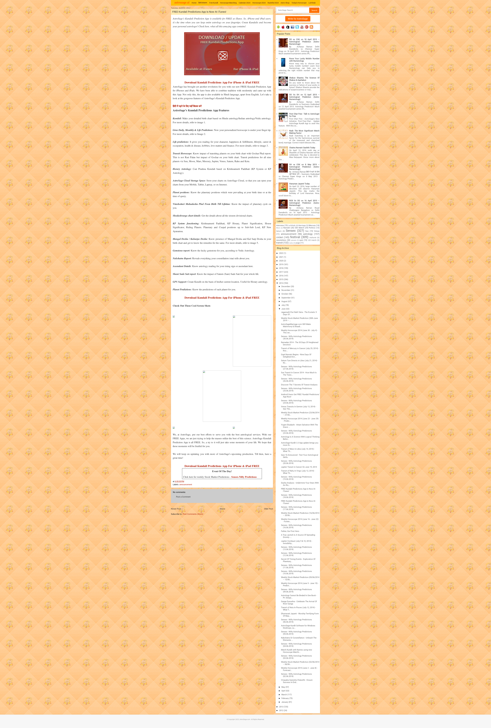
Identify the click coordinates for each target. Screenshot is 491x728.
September (286, 298)
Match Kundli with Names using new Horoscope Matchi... (296, 651)
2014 (281, 283)
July (283, 305)
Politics (312, 228)
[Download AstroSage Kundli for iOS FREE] (283, 29)
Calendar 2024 (244, 3)
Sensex (291, 230)
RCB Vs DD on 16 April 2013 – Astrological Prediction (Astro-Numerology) (304, 202)
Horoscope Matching (228, 3)
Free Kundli (213, 3)
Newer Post (176, 509)
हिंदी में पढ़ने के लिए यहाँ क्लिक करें (187, 106)
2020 (281, 261)
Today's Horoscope (299, 3)
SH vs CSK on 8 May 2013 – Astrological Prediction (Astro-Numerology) (304, 166)
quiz (301, 240)
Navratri (286, 228)
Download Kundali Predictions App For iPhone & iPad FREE (222, 82)
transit (279, 242)
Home (194, 3)
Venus (316, 231)
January (285, 702)
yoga (298, 243)
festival (295, 237)
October (285, 294)
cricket (279, 237)
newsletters (281, 240)
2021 (281, 257)
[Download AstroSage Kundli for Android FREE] (278, 29)
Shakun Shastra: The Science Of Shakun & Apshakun (304, 79)
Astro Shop (285, 3)
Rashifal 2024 (273, 3)
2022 (281, 253)
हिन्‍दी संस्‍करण (202, 3)
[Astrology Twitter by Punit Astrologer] (297, 29)
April (283, 691)
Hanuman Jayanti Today (299, 184)
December (286, 286)
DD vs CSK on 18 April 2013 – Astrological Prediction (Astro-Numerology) (304, 41)
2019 (281, 264)
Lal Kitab (312, 3)
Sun (307, 231)
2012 (281, 710)
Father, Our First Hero (290, 531)
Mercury (312, 225)
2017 (281, 272)
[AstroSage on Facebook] (292, 29)
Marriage (302, 225)
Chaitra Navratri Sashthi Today (302, 147)
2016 (281, 276)
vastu (291, 243)
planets (293, 240)
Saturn (279, 231)
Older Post (268, 509)
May (283, 687)
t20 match (312, 240)
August (284, 301)
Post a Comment (183, 497)
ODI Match (299, 228)
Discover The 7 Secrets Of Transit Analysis (299, 385)
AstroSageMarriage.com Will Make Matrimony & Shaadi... (296, 325)
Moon (278, 228)
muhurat (312, 237)
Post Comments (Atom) (193, 514)
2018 (281, 268)
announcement (185, 484)
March (284, 694)
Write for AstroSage (298, 18)
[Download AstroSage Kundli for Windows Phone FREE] (288, 29)
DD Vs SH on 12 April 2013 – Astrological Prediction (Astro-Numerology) (304, 97)
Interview (280, 225)
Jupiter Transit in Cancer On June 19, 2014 (299, 467)
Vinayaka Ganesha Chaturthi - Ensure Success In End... (297, 681)
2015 (281, 279)
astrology (308, 234)
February (285, 698)
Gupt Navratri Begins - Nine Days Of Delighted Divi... (296, 355)
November (286, 290)
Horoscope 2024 (259, 3)
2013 (281, 707)
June (283, 309)
